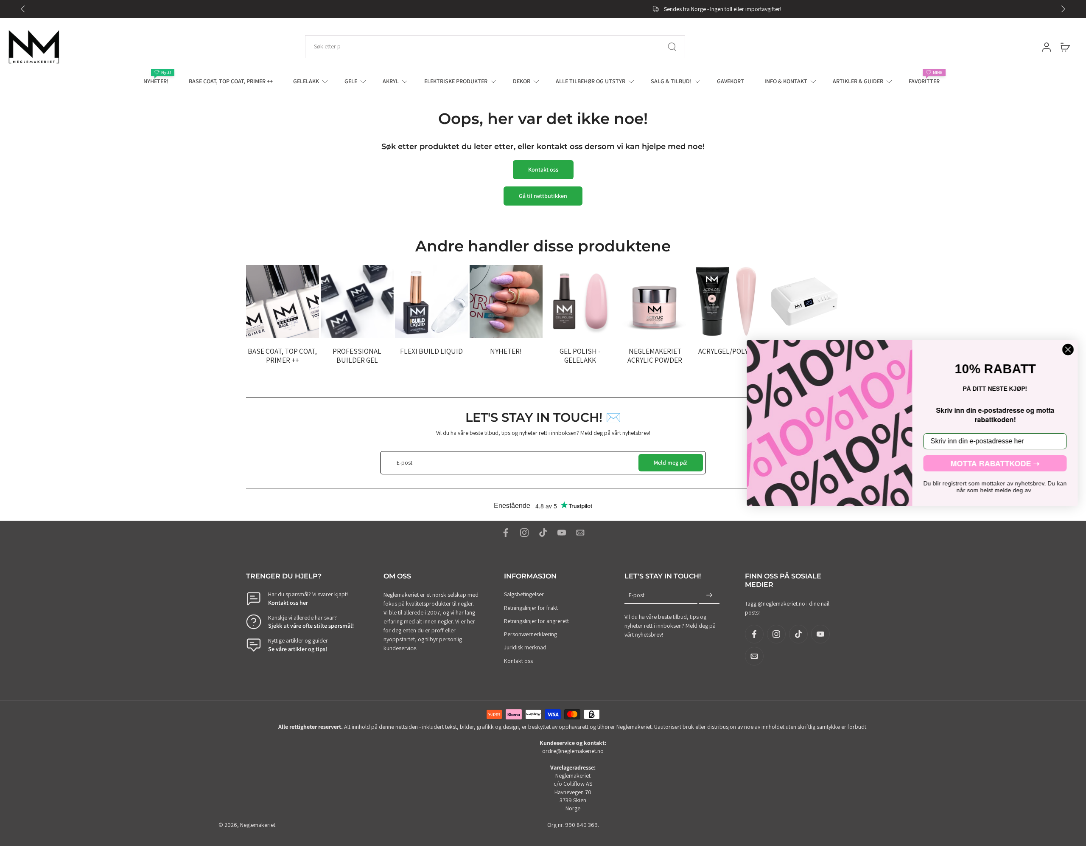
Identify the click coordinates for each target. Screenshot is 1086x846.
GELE (350, 81)
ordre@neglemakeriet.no (573, 751)
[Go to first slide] (1063, 9)
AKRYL (391, 81)
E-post (636, 595)
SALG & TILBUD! (671, 81)
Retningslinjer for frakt (531, 608)
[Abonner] (709, 595)
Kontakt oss (518, 661)
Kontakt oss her (288, 602)
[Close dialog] (1067, 349)
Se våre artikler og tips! (297, 649)
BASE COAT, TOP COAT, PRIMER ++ (231, 81)
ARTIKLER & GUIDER (858, 81)
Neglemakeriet (257, 825)
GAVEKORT (730, 81)
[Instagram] (524, 532)
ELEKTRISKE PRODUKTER (455, 81)
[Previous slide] (23, 9)
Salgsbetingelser (524, 594)
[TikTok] (543, 532)
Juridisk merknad (525, 647)
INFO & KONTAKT (785, 81)
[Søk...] (672, 47)
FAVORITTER (924, 81)
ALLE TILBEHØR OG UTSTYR (590, 81)
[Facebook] (505, 532)
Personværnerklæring (530, 634)
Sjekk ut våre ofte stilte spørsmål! (311, 625)
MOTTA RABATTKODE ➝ (994, 463)
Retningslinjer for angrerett (536, 621)
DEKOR (521, 81)
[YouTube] (561, 532)
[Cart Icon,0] (1064, 46)
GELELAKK (306, 81)
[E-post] (580, 532)
